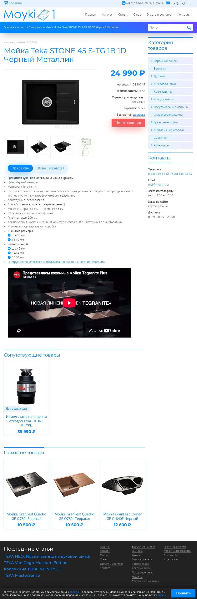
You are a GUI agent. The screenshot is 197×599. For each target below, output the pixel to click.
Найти (188, 28)
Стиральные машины (168, 114)
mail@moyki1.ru (158, 184)
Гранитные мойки (166, 122)
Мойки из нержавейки (169, 130)
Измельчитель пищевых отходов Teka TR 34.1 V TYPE (26, 420)
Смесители (161, 137)
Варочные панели (166, 61)
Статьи (123, 14)
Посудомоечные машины (171, 107)
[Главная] (29, 20)
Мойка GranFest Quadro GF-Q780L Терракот (74, 516)
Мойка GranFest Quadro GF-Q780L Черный (26, 516)
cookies (74, 591)
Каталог (107, 14)
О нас (137, 14)
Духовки (159, 76)
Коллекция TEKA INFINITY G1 (32, 569)
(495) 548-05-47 (182, 174)
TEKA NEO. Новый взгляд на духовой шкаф (47, 556)
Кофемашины (163, 91)
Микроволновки (165, 84)
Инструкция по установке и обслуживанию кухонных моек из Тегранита (56, 262)
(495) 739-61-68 (159, 174)
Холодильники (164, 99)
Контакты (183, 14)
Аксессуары (161, 145)
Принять (183, 593)
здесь (161, 595)
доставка (139, 114)
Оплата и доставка (159, 14)
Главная (90, 14)
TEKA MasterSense (22, 575)
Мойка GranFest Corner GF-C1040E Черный (122, 516)
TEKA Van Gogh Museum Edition (36, 562)
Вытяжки (160, 68)
